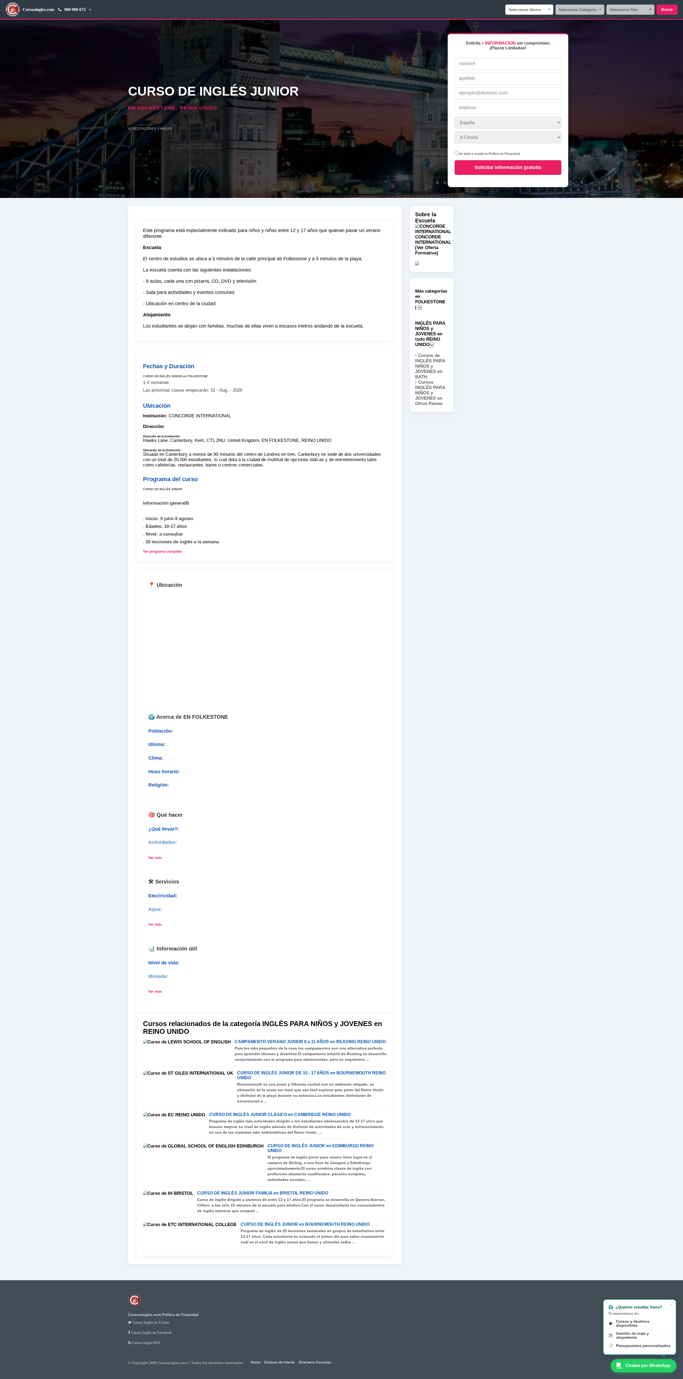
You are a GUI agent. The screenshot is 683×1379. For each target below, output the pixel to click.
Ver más (155, 858)
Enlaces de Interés (279, 1362)
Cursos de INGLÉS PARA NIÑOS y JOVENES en (430, 366)
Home (255, 1362)
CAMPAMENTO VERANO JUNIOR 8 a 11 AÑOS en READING (310, 1041)
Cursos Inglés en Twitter (150, 1322)
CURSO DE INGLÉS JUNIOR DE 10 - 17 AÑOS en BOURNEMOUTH (311, 1075)
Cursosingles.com (38, 9)
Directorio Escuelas (315, 1362)
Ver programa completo (162, 551)
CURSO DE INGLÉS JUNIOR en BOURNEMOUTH (305, 1224)
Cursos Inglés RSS (145, 1343)
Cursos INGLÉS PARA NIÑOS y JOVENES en (430, 393)
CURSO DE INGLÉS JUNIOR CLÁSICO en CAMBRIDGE (280, 1114)
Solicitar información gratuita (508, 167)
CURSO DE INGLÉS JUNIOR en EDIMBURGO (321, 1148)
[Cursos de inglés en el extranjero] (134, 1309)
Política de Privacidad (504, 154)
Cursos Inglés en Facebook (151, 1332)
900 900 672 (75, 9)
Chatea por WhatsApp (648, 1365)
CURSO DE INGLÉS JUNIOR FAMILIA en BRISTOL (262, 1193)
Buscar (667, 9)
